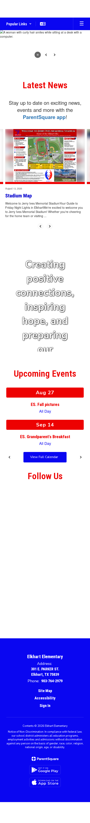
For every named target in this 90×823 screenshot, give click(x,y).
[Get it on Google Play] (45, 769)
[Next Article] (49, 226)
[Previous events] (9, 457)
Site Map (45, 691)
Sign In (45, 705)
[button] (19, 24)
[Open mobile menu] (81, 24)
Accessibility (45, 698)
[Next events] (80, 457)
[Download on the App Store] (45, 782)
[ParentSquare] (45, 759)
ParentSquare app (44, 116)
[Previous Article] (40, 226)
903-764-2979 (52, 681)
